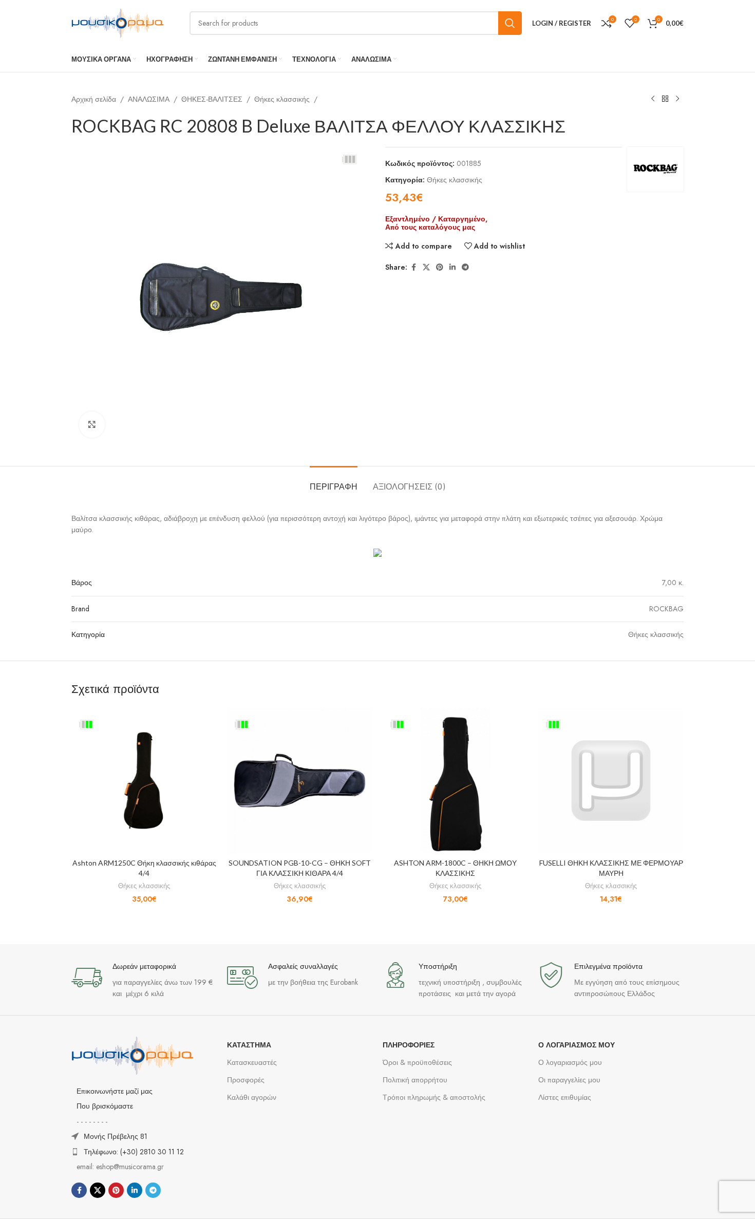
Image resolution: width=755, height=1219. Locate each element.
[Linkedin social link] (452, 267)
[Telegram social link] (465, 267)
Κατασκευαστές (252, 1062)
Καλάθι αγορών (251, 1097)
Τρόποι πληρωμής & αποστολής (434, 1097)
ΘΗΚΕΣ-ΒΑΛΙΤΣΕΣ (211, 99)
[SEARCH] (510, 23)
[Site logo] (117, 22)
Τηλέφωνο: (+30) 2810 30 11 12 (134, 1152)
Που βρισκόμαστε (105, 1106)
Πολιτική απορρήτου (415, 1080)
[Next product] (677, 99)
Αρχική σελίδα (93, 99)
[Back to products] (665, 99)
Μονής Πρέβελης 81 (115, 1136)
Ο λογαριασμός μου (570, 1062)
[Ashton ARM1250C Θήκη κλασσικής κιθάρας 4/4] (144, 780)
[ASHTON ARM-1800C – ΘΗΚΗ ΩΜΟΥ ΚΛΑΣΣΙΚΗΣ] (455, 780)
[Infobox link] (144, 981)
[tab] (333, 481)
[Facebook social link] (413, 267)
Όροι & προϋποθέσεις (417, 1062)
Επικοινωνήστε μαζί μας (115, 1091)
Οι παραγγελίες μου (569, 1080)
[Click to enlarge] (92, 424)
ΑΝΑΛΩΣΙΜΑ (148, 99)
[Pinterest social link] (439, 267)
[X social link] (426, 267)
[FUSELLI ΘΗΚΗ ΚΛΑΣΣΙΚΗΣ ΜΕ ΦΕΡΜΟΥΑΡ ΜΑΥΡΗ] (611, 780)
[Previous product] (653, 99)
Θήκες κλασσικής (282, 99)
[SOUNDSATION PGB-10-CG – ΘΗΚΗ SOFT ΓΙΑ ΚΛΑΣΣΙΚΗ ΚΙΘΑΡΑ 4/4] (299, 780)
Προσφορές (246, 1080)
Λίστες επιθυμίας (564, 1097)
